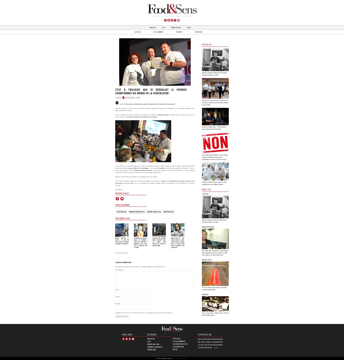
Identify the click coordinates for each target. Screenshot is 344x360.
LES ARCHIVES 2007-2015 (180, 344)
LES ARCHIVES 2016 (178, 347)
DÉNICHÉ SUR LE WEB (176, 27)
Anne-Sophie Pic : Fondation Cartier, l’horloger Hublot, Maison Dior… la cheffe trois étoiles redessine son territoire (177, 242)
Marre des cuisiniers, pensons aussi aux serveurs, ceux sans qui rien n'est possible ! (214, 74)
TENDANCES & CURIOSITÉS (154, 347)
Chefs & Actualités (130, 97)
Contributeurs (198, 32)
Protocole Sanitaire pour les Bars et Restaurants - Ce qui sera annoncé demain (215, 289)
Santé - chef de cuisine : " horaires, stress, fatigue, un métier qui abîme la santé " (215, 314)
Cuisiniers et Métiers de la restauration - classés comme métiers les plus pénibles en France (214, 183)
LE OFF (163, 27)
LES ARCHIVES (179, 32)
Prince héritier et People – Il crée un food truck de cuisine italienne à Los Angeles (122, 241)
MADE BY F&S (153, 27)
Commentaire (119, 270)
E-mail (117, 297)
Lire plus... (216, 348)
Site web (117, 303)
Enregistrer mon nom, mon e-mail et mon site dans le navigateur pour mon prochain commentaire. (144, 313)
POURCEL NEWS (151, 350)
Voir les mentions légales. (181, 358)
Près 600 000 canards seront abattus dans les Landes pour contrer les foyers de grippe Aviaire (159, 241)
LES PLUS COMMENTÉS (158, 32)
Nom (117, 290)
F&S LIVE (189, 27)
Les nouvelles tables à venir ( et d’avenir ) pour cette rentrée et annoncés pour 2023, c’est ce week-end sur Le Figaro (140, 242)
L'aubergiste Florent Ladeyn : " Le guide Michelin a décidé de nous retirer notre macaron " (214, 128)
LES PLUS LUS (138, 32)
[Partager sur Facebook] (117, 200)
